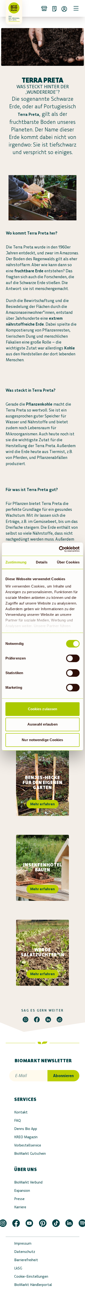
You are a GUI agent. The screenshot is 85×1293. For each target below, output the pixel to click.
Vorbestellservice (27, 1145)
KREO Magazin (26, 1137)
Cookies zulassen (42, 709)
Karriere (20, 1207)
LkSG (18, 1268)
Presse (19, 1198)
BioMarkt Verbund (28, 1182)
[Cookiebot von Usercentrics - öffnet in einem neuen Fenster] (60, 549)
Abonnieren (63, 1075)
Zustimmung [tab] (15, 562)
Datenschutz (24, 1251)
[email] (59, 1019)
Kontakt (21, 1112)
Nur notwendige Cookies (42, 740)
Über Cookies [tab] (68, 562)
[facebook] (37, 1019)
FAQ (17, 1120)
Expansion (22, 1190)
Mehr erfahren (42, 804)
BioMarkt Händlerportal (33, 1284)
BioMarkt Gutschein (30, 1153)
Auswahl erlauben (42, 724)
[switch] (73, 658)
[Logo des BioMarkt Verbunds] (12, 8)
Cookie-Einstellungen (31, 1276)
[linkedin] (48, 1019)
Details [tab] (41, 562)
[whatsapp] (25, 1019)
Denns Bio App (25, 1128)
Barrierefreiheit (26, 1260)
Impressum (22, 1243)
